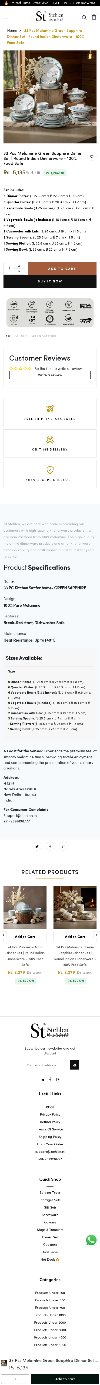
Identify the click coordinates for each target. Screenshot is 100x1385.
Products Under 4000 (50, 1337)
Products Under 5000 (50, 1344)
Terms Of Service (50, 1129)
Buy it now (50, 281)
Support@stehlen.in (20, 815)
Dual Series (50, 1252)
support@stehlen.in (50, 1151)
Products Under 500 (50, 1300)
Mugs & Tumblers (50, 1229)
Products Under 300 (50, 1292)
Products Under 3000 (50, 1330)
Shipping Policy (50, 1136)
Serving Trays (50, 1192)
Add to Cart (62, 268)
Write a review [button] (50, 374)
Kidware (50, 1222)
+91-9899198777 (16, 820)
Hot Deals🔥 (50, 1259)
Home (12, 30)
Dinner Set (50, 1237)
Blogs (50, 1107)
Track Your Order (50, 1144)
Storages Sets (50, 1200)
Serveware (50, 1215)
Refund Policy (50, 1122)
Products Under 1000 (50, 1315)
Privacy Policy (50, 1114)
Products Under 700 (50, 1307)
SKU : (8, 336)
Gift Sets (50, 1207)
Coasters (50, 1244)
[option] (50, 96)
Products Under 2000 (50, 1322)
